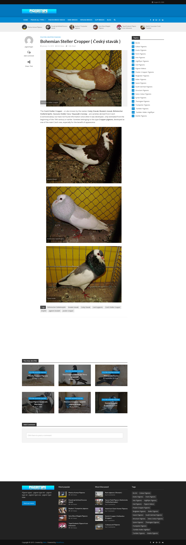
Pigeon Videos (149, 504)
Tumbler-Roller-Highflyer (141, 530)
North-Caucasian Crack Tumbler (153, 27)
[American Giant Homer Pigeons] (99, 510)
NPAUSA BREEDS (86, 20)
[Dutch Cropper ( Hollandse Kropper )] (99, 518)
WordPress (60, 542)
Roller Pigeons (153, 511)
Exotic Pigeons (138, 497)
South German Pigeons (154, 515)
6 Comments (111, 495)
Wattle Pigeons (152, 533)
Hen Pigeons (137, 500)
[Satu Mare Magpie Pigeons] (95, 27)
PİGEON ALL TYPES (37, 20)
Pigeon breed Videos (56, 20)
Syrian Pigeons (138, 522)
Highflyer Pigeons (150, 500)
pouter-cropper (68, 311)
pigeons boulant (54, 311)
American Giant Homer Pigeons (116, 508)
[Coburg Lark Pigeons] (99, 526)
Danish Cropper (111, 403)
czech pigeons (98, 307)
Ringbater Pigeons (139, 511)
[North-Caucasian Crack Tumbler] (142, 27)
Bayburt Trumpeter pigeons (81, 27)
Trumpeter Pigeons (139, 526)
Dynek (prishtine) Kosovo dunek (59, 27)
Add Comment (29, 56)
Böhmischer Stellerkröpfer (56, 307)
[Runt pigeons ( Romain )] (99, 494)
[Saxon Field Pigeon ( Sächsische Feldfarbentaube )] (99, 502)
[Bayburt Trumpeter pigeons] (71, 27)
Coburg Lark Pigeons (112, 525)
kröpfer (43, 311)
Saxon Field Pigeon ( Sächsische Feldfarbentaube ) (116, 501)
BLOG (109, 20)
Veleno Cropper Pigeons (38, 376)
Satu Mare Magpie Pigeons (104, 27)
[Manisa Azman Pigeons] (24, 27)
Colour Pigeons (145, 493)
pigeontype (29, 47)
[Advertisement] (83, 336)
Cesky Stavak (85, 307)
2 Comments (111, 527)
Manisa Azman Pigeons (35, 27)
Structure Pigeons (139, 519)
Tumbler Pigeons (139, 533)
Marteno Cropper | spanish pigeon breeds (75, 403)
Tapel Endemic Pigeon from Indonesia (129, 27)
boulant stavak (73, 307)
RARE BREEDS (73, 20)
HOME (25, 20)
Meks (45, 542)
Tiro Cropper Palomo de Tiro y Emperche (74, 376)
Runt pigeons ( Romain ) (113, 492)
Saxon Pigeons (138, 515)
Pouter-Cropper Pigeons (50, 37)
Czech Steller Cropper (112, 307)
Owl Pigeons (137, 504)
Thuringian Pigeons (152, 522)
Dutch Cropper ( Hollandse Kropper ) (114, 517)
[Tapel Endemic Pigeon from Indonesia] (119, 27)
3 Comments (111, 504)
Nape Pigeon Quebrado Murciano (38, 403)
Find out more (29, 503)
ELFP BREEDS (99, 20)
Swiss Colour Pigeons (155, 519)
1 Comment (110, 511)
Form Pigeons (150, 497)
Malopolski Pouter (111, 376)
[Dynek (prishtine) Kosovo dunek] (48, 27)
